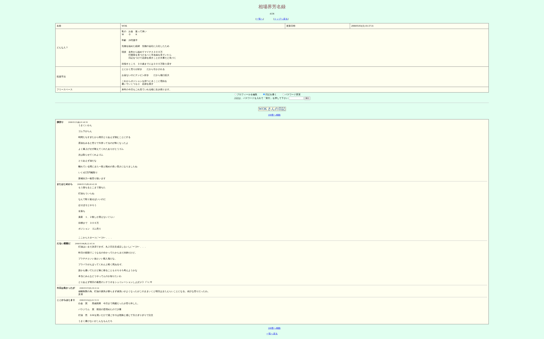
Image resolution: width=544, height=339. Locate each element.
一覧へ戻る (272, 333)
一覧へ (259, 19)
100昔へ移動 (274, 115)
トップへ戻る (281, 19)
